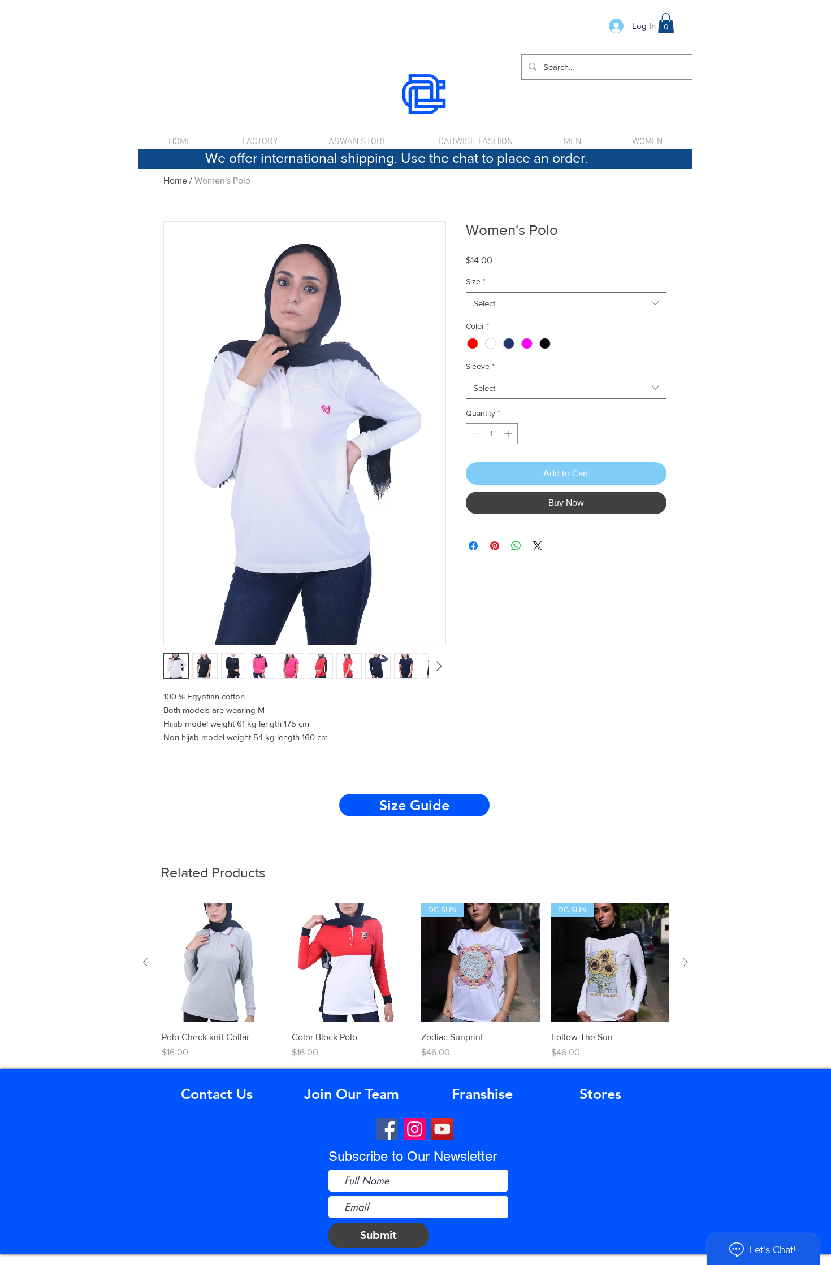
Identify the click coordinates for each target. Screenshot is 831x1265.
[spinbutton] (492, 434)
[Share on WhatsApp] (516, 546)
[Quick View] (221, 962)
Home (175, 180)
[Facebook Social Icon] (387, 1129)
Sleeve (480, 366)
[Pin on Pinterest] (494, 546)
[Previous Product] (145, 962)
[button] (665, 23)
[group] (415, 981)
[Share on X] (537, 546)
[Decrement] (475, 434)
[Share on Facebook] (473, 546)
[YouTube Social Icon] (442, 1129)
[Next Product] (685, 962)
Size (476, 281)
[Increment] (509, 434)
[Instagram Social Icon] (415, 1129)
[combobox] (566, 303)
